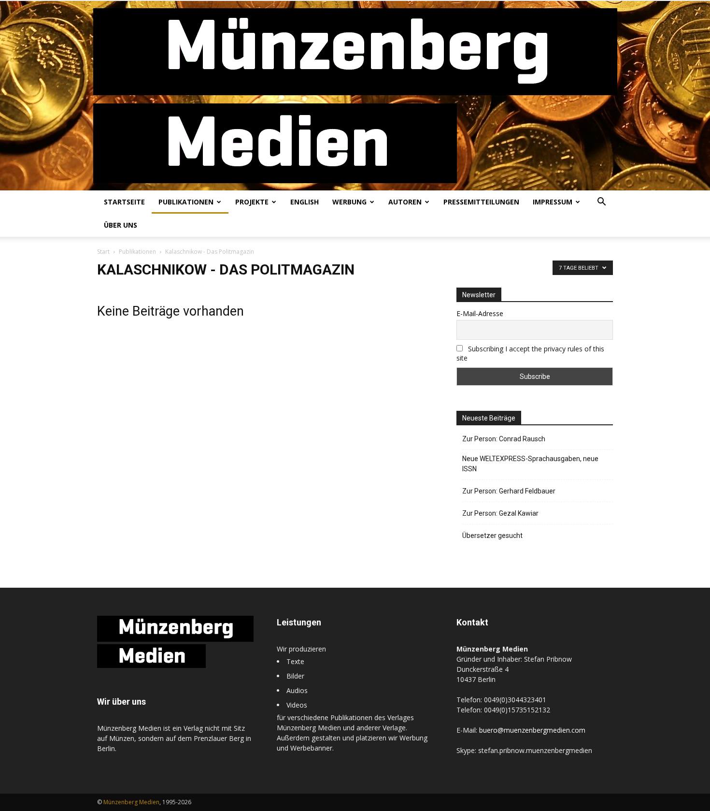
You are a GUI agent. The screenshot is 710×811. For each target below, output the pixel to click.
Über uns (120, 225)
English (304, 201)
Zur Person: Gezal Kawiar (500, 513)
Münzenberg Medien (131, 802)
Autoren (405, 201)
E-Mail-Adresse (479, 313)
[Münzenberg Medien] (355, 95)
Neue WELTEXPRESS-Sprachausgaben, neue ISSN (530, 464)
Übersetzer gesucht (492, 535)
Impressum (552, 201)
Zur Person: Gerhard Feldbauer (508, 491)
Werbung (349, 201)
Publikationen (185, 201)
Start (103, 251)
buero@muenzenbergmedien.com (532, 730)
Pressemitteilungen (481, 201)
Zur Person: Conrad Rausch (503, 439)
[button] (601, 202)
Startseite (124, 201)
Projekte (252, 201)
